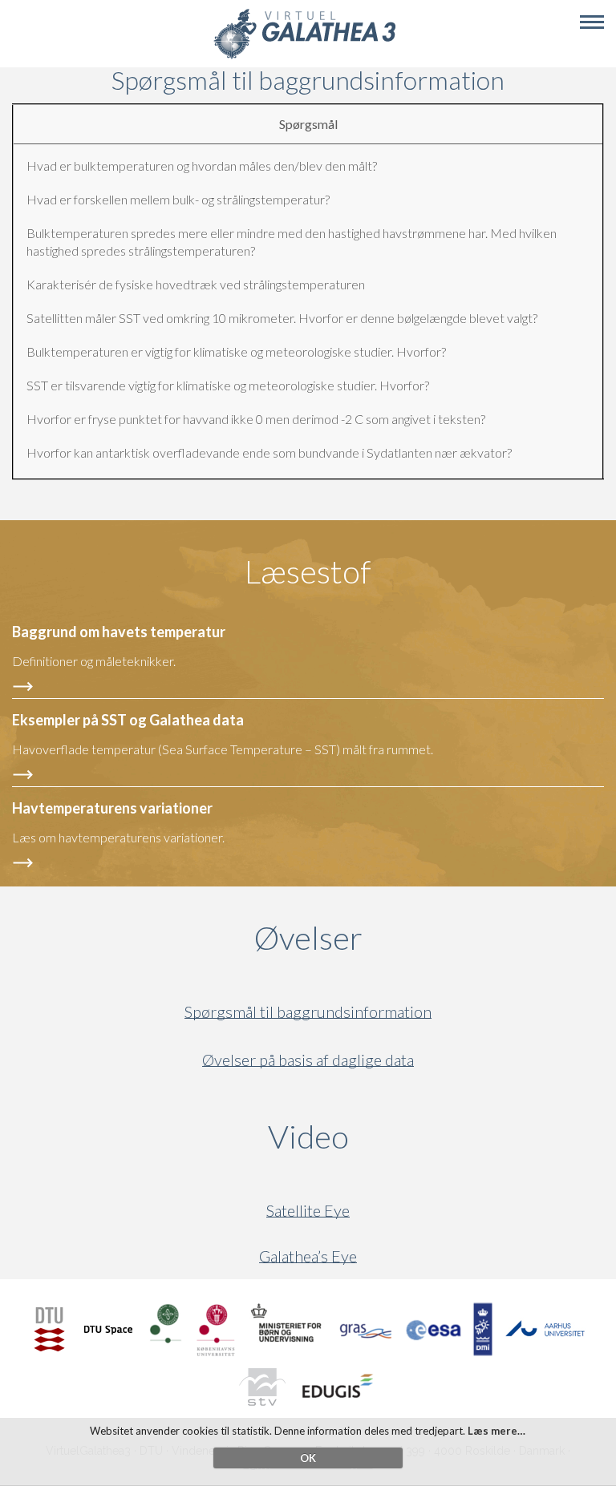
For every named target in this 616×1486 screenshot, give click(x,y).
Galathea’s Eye (308, 1256)
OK (308, 1458)
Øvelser (308, 938)
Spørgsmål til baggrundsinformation (308, 1012)
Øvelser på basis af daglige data (308, 1060)
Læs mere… (496, 1430)
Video (385, 1136)
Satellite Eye (308, 1210)
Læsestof (308, 571)
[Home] (304, 56)
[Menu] (592, 22)
